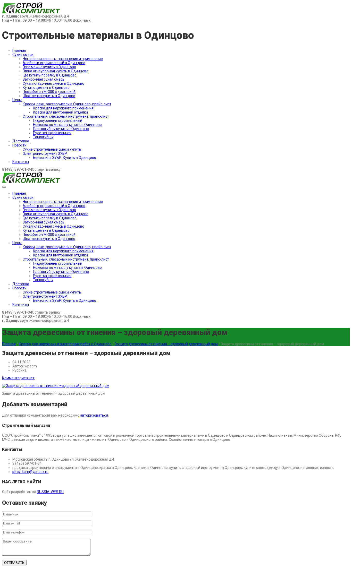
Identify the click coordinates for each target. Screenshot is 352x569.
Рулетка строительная (52, 133)
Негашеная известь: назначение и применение (63, 59)
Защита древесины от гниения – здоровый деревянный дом (166, 344)
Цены (17, 100)
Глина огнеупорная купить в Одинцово (55, 71)
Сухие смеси (22, 55)
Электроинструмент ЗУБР (45, 153)
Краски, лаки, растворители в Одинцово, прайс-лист (67, 104)
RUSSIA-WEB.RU (50, 492)
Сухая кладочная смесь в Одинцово (53, 83)
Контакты (20, 162)
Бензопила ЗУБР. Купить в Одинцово (64, 158)
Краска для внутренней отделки (60, 112)
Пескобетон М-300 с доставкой (49, 92)
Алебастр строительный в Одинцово (54, 63)
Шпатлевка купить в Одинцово (49, 96)
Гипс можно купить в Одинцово (49, 67)
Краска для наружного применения (63, 108)
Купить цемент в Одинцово (46, 87)
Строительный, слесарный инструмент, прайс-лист (66, 116)
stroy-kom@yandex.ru (30, 472)
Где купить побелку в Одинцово (50, 75)
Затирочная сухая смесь (43, 79)
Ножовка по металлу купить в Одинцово (67, 125)
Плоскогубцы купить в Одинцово (61, 129)
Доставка (20, 141)
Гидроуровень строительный (57, 120)
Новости (19, 145)
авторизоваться (94, 415)
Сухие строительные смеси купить (52, 149)
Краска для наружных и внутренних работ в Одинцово (65, 344)
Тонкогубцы (43, 137)
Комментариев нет (18, 378)
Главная (19, 50)
